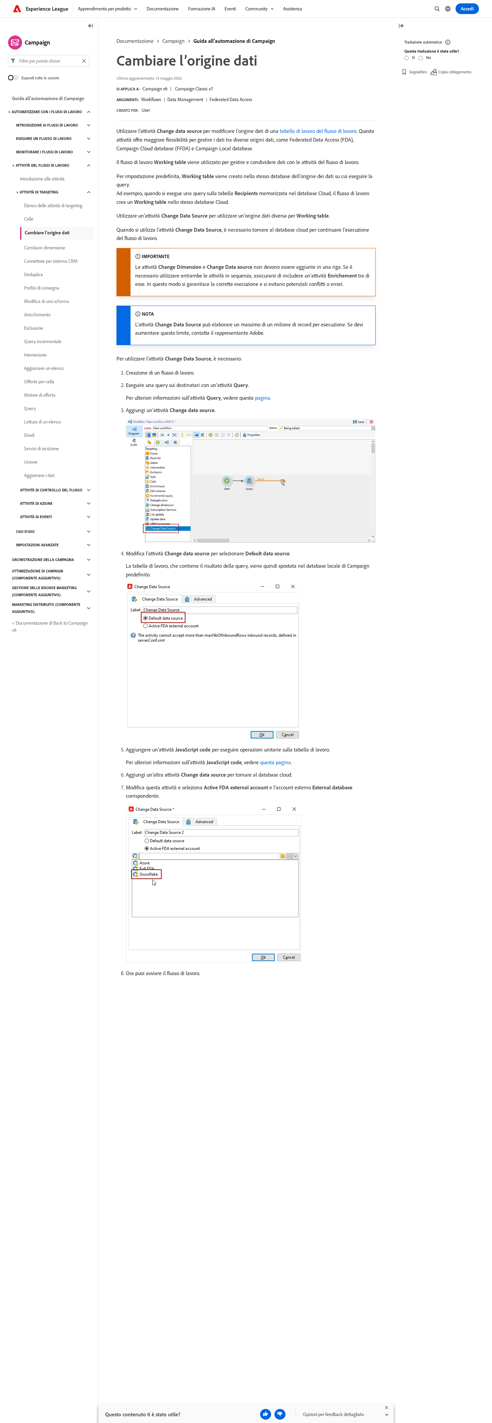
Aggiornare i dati (39, 475)
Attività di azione (36, 503)
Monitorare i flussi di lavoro (44, 152)
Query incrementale (43, 341)
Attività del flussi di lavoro (42, 165)
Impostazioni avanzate (37, 545)
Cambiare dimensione (44, 248)
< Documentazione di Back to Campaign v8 (50, 626)
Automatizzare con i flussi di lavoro (47, 111)
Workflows (151, 99)
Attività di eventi (36, 517)
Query (30, 408)
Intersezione (35, 355)
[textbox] (48, 61)
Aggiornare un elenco (44, 368)
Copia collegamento (454, 71)
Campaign (173, 40)
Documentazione (135, 40)
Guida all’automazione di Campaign (234, 40)
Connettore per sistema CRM (51, 261)
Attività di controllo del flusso (51, 490)
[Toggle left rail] (90, 26)
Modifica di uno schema (46, 301)
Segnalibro (418, 71)
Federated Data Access (231, 99)
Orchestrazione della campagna (43, 559)
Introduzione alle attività (42, 179)
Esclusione (33, 328)
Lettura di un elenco (42, 422)
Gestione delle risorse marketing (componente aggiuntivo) (44, 591)
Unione (30, 462)
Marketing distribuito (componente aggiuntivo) (46, 608)
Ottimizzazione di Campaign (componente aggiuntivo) (37, 574)
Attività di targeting (39, 192)
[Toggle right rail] (401, 26)
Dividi (29, 435)
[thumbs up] (265, 1414)
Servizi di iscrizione (41, 449)
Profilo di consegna (41, 288)
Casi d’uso (25, 531)
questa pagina (275, 762)
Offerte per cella (39, 382)
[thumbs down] (279, 1414)
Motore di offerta (40, 395)
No (428, 57)
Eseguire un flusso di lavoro (44, 138)
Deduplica (33, 274)
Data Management (185, 99)
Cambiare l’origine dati (47, 233)
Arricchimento (37, 315)
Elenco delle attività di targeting (53, 206)
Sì (413, 57)
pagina (262, 397)
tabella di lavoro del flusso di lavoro (318, 131)
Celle (28, 219)
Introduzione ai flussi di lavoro (47, 125)
